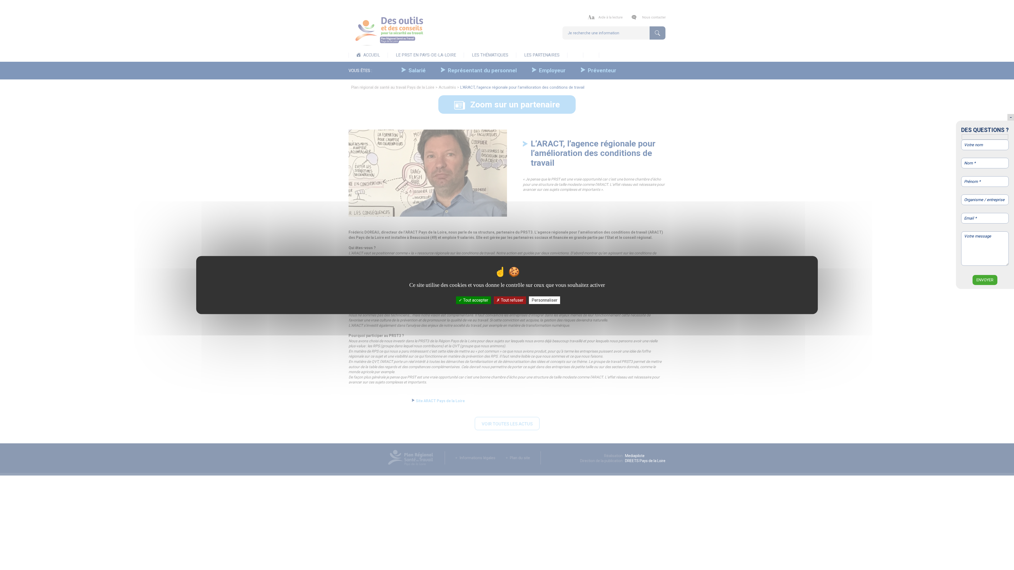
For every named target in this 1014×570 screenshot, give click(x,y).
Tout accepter (475, 300)
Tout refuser (511, 300)
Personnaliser (544, 300)
